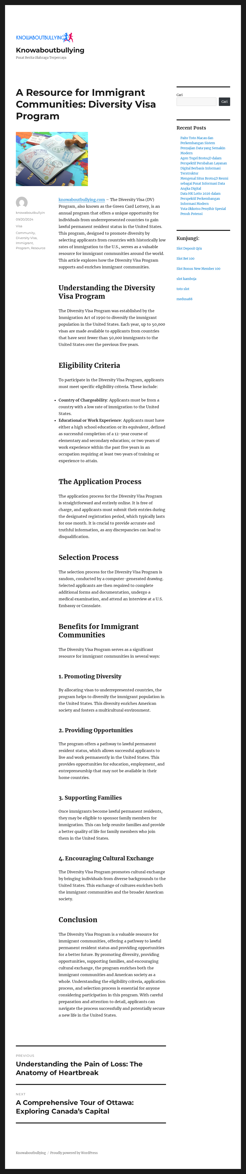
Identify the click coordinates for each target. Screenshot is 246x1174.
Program (23, 248)
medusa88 (184, 299)
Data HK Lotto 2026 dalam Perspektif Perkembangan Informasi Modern (200, 199)
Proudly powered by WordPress (74, 1153)
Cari (180, 95)
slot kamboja (186, 279)
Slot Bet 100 (185, 259)
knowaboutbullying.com (82, 199)
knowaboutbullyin (30, 212)
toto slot (183, 289)
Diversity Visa (26, 238)
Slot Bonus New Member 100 (198, 269)
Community (25, 233)
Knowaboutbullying (50, 50)
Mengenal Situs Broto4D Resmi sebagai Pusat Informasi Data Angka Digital (204, 183)
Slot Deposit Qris (189, 248)
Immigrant (24, 243)
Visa (19, 226)
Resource (38, 248)
